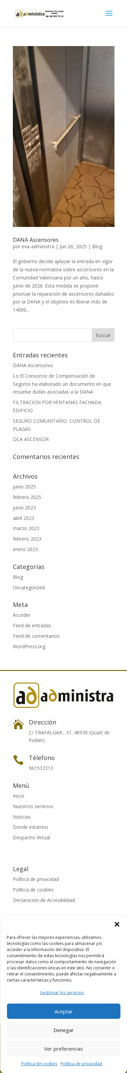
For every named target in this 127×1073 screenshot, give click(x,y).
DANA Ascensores (36, 240)
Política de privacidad (81, 1064)
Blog (97, 246)
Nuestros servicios (33, 806)
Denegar (64, 1030)
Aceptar (64, 1011)
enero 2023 (25, 549)
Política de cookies (39, 1064)
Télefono (42, 758)
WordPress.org (29, 646)
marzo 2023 (26, 528)
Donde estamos (30, 827)
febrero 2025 (27, 497)
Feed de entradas (32, 625)
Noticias (22, 817)
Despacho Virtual (31, 837)
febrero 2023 (27, 538)
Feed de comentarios (36, 636)
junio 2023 (24, 507)
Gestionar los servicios (62, 992)
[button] (116, 924)
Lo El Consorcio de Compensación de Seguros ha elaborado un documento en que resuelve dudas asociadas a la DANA (62, 384)
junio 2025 (24, 486)
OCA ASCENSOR (31, 439)
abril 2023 (23, 518)
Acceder (21, 615)
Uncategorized (29, 587)
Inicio (18, 796)
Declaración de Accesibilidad (44, 900)
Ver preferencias (63, 1048)
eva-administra (38, 246)
